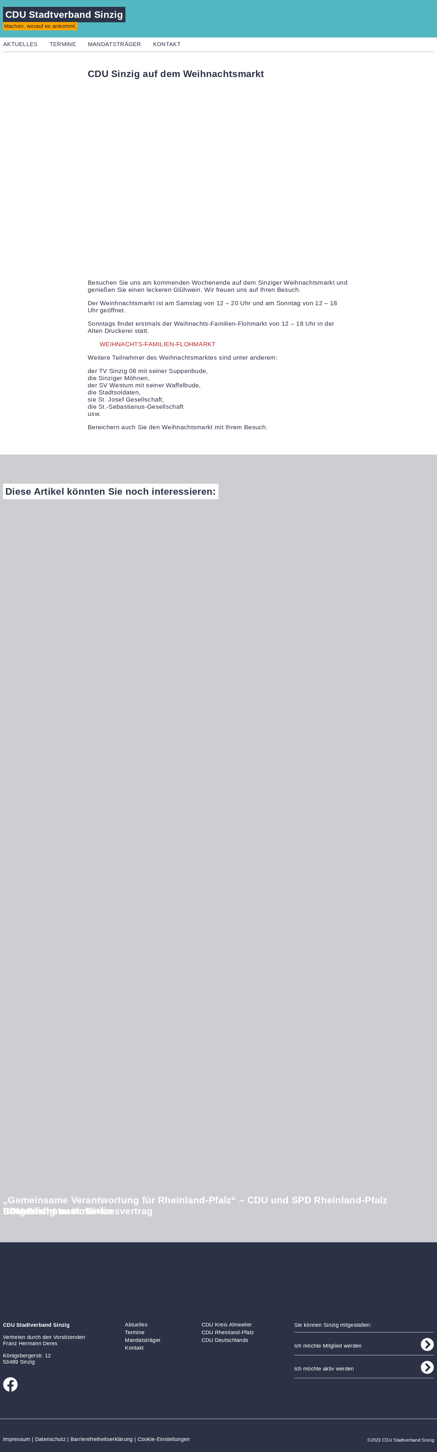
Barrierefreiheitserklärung (101, 1439)
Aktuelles (136, 1325)
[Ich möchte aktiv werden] (427, 1367)
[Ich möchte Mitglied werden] (427, 1344)
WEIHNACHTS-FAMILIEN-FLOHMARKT (158, 344)
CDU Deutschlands (225, 1340)
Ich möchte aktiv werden (324, 1369)
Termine (63, 44)
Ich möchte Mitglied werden (328, 1346)
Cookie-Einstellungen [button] (164, 1439)
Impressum (16, 1439)
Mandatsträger (114, 44)
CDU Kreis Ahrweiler (227, 1325)
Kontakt (167, 44)
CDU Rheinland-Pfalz (228, 1332)
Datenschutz (50, 1439)
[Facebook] (10, 1384)
